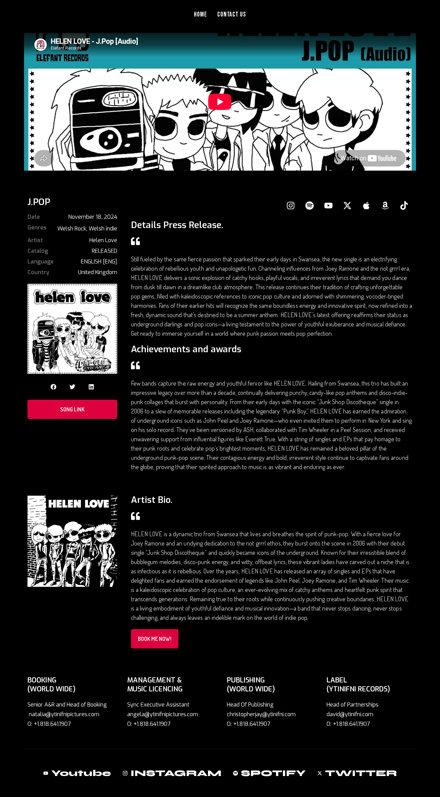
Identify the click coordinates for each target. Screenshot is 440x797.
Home (200, 15)
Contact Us (231, 15)
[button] (53, 387)
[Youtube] (328, 205)
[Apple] (366, 205)
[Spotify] (309, 205)
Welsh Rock (71, 228)
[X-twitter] (347, 205)
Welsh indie (103, 228)
